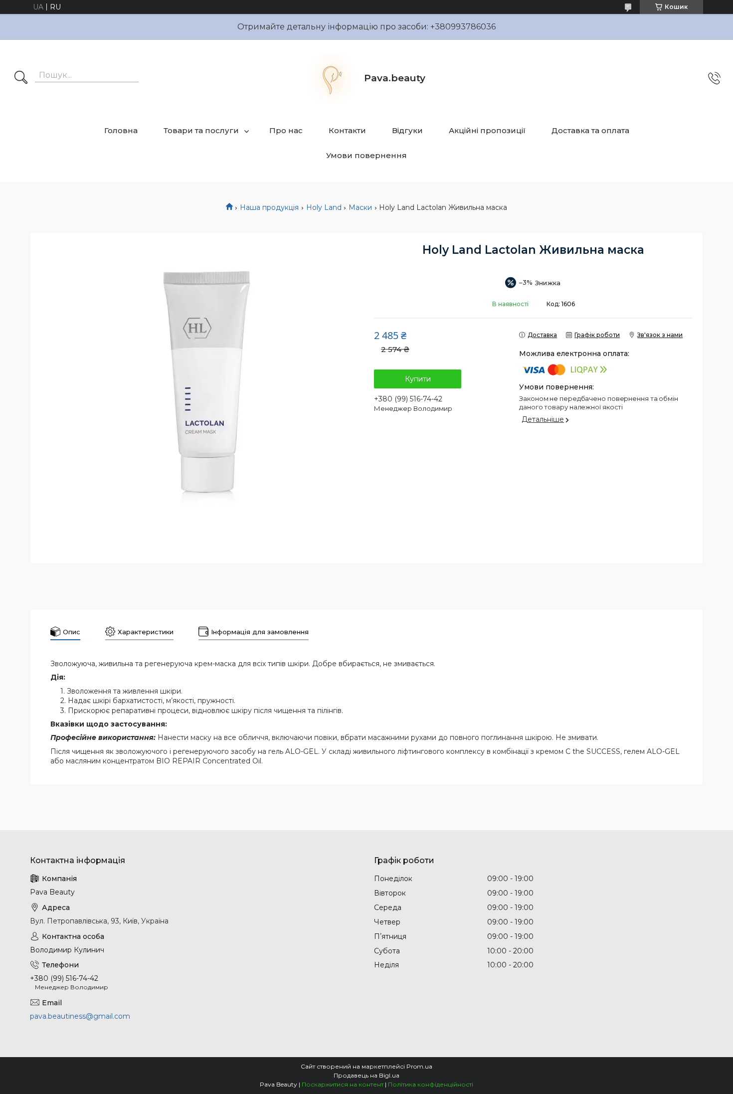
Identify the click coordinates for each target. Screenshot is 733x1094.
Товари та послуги (201, 130)
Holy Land (324, 207)
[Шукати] (21, 78)
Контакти (347, 130)
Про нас (286, 130)
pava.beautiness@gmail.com (80, 1016)
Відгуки (407, 130)
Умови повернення (366, 155)
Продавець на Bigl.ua (366, 1075)
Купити (418, 378)
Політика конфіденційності (430, 1084)
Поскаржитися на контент (342, 1084)
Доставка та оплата (590, 130)
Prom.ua (419, 1066)
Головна (121, 130)
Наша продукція (269, 207)
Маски (360, 207)
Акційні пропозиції (487, 130)
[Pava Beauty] (332, 78)
